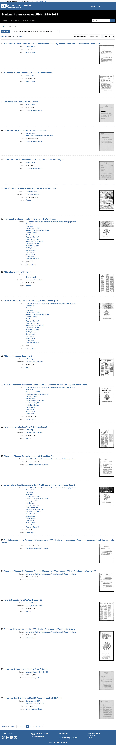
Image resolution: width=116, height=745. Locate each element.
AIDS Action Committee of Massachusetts (39, 136)
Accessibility (92, 735)
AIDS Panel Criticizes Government (18, 356)
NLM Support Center (94, 733)
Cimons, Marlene (31, 603)
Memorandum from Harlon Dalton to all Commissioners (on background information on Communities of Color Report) (52, 43)
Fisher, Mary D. (30, 256)
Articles (28, 200)
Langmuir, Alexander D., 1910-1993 (37, 672)
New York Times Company (34, 362)
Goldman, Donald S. (32, 233)
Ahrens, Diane (30, 105)
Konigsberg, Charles (32, 246)
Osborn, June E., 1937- (33, 228)
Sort (80, 36)
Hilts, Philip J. (30, 359)
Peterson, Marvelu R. (32, 237)
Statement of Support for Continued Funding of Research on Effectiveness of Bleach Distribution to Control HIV (50, 571)
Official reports (30, 264)
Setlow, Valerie (30, 250)
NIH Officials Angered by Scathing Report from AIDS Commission (30, 188)
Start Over (5, 31)
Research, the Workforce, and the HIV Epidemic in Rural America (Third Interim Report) (39, 629)
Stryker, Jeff (30, 75)
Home (5, 20)
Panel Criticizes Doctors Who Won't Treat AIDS (23, 600)
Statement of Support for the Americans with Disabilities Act (29, 456)
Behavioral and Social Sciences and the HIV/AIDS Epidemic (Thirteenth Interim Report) (39, 485)
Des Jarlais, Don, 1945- (33, 243)
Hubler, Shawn (30, 275)
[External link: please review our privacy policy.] (3, 737)
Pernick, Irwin (30, 306)
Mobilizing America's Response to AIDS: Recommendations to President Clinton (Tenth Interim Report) (46, 385)
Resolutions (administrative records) (37, 465)
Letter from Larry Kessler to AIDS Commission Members (27, 131)
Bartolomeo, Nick (31, 191)
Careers (90, 738)
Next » (21, 36)
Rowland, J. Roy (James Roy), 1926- (37, 230)
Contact (92, 6)
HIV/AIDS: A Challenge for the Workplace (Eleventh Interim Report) (31, 301)
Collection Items (28, 20)
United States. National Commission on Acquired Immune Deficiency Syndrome (51, 222)
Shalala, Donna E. (31, 248)
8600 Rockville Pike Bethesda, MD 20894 (37, 736)
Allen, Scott (29, 226)
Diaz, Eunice (30, 252)
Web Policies (63, 733)
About (99, 6)
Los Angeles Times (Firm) (34, 280)
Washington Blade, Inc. (33, 194)
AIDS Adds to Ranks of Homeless (18, 272)
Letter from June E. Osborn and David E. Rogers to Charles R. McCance (33, 698)
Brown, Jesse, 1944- (32, 239)
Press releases (31, 580)
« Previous (4, 36)
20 (94, 36)
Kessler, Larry (30, 133)
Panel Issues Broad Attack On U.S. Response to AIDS (25, 427)
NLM (50, 742)
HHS (58, 742)
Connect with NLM (8, 733)
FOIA (60, 735)
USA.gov (64, 742)
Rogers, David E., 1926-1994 (35, 241)
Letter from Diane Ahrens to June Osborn (21, 102)
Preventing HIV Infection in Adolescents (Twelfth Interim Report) (30, 219)
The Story (14, 20)
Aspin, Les (29, 224)
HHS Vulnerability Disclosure (68, 738)
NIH (55, 742)
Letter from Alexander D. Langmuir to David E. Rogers (26, 669)
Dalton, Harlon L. (31, 46)
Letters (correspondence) (34, 110)
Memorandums (30, 52)
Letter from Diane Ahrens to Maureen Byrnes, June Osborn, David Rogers (34, 159)
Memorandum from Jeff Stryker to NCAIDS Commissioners (28, 73)
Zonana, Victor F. (31, 277)
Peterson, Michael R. (32, 259)
